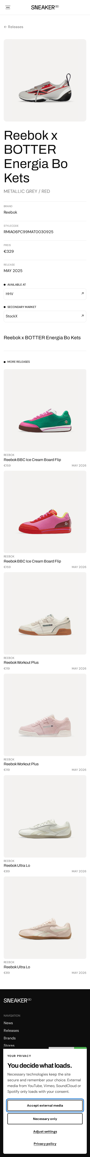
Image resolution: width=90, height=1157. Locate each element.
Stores (9, 1045)
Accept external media (45, 1105)
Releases (11, 1030)
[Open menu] (8, 7)
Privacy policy (45, 1144)
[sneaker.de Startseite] (45, 7)
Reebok (10, 212)
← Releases (13, 26)
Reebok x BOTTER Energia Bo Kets (42, 337)
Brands (10, 1038)
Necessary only (45, 1119)
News (8, 1023)
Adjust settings (45, 1131)
